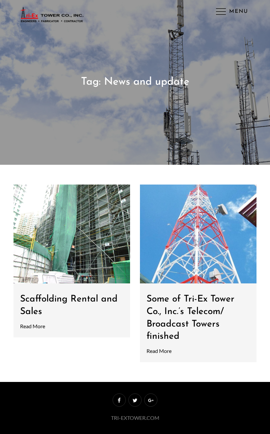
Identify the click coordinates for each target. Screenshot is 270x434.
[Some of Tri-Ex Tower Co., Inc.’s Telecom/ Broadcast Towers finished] (198, 234)
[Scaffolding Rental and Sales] (72, 234)
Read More (32, 326)
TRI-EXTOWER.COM (135, 418)
